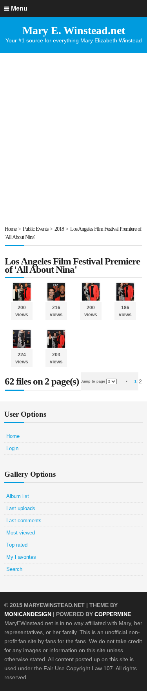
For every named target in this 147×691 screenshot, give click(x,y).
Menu (19, 8)
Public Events (35, 229)
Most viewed (20, 533)
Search (14, 569)
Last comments (24, 520)
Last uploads (20, 508)
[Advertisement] (73, 138)
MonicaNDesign (27, 614)
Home (10, 229)
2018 (59, 229)
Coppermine (112, 614)
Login (12, 448)
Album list (17, 496)
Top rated (16, 545)
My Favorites (21, 557)
